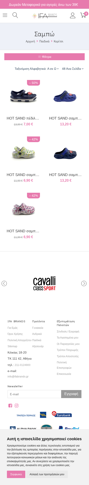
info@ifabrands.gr (18, 376)
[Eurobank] (62, 420)
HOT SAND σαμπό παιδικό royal (65, 118)
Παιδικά (44, 41)
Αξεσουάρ (38, 346)
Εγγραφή (71, 394)
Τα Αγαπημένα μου (67, 337)
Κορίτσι (58, 41)
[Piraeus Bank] (33, 420)
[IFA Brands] (44, 15)
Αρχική (30, 41)
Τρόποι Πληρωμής (67, 350)
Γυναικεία (37, 327)
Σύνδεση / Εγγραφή (68, 331)
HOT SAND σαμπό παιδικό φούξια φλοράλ (23, 231)
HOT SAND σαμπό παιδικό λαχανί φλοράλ (23, 175)
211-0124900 (22, 365)
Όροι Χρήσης (15, 334)
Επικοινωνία (64, 373)
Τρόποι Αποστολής (68, 356)
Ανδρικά (37, 334)
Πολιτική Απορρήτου (20, 340)
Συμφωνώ (16, 474)
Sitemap (12, 346)
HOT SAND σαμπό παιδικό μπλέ (65, 175)
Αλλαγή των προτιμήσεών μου (47, 474)
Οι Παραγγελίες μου (68, 343)
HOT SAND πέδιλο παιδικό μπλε (23, 118)
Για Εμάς (13, 327)
